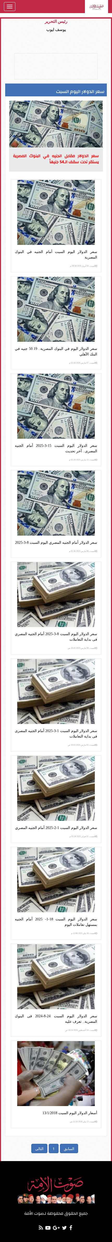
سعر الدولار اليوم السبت (80, 91)
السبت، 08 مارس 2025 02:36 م (82, 551)
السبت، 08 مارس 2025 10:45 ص (81, 648)
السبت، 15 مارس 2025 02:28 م (82, 460)
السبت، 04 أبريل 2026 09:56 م (82, 266)
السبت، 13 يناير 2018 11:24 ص (82, 1121)
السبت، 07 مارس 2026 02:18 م (82, 363)
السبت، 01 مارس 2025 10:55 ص (81, 745)
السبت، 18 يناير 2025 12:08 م (83, 933)
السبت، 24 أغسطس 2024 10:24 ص (80, 1030)
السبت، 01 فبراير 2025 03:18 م (82, 836)
